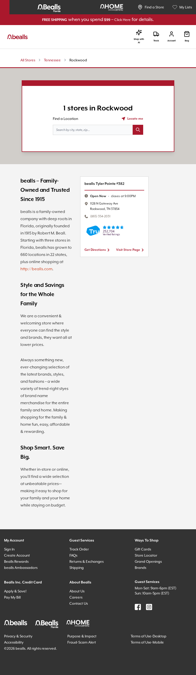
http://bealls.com (37, 292)
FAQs (74, 593)
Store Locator (147, 593)
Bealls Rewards (18, 599)
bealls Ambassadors (22, 605)
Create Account (18, 593)
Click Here (128, 20)
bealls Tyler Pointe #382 (107, 184)
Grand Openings (150, 599)
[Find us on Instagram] (149, 645)
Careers (76, 635)
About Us (77, 629)
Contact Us (79, 641)
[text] (115, 196)
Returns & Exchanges (89, 599)
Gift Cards (144, 587)
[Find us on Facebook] (138, 645)
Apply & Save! (17, 629)
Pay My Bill (14, 635)
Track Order (80, 587)
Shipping (77, 605)
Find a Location (67, 118)
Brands (141, 605)
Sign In (10, 587)
